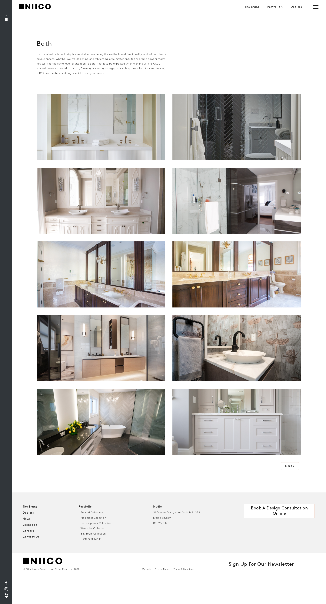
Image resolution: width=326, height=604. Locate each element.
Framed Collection (92, 512)
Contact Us (31, 537)
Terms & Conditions (184, 569)
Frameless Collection (93, 517)
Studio (157, 506)
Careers (28, 531)
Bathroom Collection (93, 533)
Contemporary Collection (96, 523)
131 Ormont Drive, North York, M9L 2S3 (176, 512)
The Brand (252, 7)
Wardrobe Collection (93, 528)
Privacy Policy (162, 569)
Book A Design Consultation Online (279, 510)
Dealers (296, 7)
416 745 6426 (160, 523)
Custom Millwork (91, 539)
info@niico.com (161, 517)
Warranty (146, 569)
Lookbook (30, 525)
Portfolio (274, 7)
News (27, 519)
